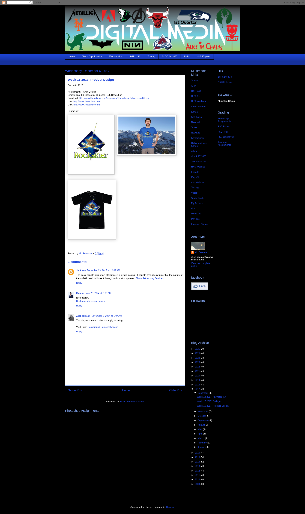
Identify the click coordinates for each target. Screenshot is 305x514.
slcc (193, 208)
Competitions (198, 138)
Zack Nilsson (83, 316)
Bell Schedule (225, 76)
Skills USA (134, 56)
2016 (198, 452)
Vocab (194, 192)
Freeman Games (199, 224)
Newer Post (75, 390)
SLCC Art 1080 (169, 56)
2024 (198, 358)
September (204, 420)
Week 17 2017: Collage (208, 401)
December (203, 393)
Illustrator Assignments (224, 143)
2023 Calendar (225, 82)
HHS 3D (195, 96)
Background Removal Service (103, 327)
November (203, 411)
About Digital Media (92, 56)
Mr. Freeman (201, 252)
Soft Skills (196, 117)
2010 (198, 479)
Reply (79, 283)
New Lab (195, 132)
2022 (198, 366)
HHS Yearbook (198, 101)
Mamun (80, 293)
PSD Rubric (224, 126)
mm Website (197, 182)
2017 (198, 389)
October (202, 416)
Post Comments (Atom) (132, 401)
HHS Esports (203, 56)
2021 (198, 371)
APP (193, 85)
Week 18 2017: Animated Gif (211, 397)
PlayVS (195, 177)
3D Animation (115, 56)
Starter (194, 80)
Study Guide (197, 198)
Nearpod (195, 122)
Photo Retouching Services (150, 278)
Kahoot (194, 112)
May (200, 429)
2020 (198, 375)
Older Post (176, 390)
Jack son (81, 270)
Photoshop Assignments (224, 120)
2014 (198, 461)
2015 (198, 457)
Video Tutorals (198, 106)
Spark (194, 127)
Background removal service (90, 301)
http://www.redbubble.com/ (86, 104)
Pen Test (195, 219)
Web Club (196, 213)
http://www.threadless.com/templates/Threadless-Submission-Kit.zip (114, 98)
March (201, 438)
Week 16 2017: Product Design (213, 405)
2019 (198, 380)
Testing (151, 56)
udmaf (194, 151)
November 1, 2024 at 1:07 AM (106, 316)
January (202, 447)
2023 (198, 362)
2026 (198, 349)
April (200, 433)
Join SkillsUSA (199, 161)
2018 (198, 384)
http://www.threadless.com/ (87, 101)
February (202, 442)
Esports (195, 172)
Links (187, 56)
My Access (197, 203)
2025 (198, 353)
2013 (198, 466)
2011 (198, 475)
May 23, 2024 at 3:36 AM (98, 293)
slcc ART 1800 (198, 156)
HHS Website (198, 166)
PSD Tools (223, 131)
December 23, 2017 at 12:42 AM (103, 270)
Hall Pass (196, 91)
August (202, 425)
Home (72, 56)
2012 (198, 470)
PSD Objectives (226, 137)
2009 (198, 484)
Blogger (170, 507)
